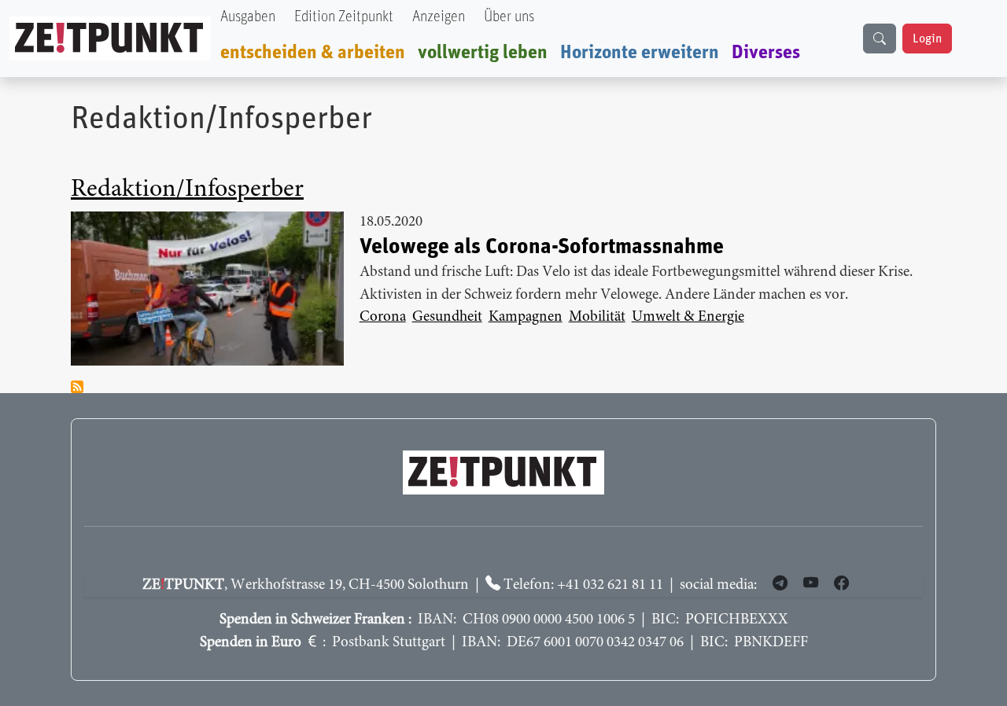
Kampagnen (526, 317)
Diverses (766, 52)
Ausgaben (247, 16)
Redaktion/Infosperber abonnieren (77, 387)
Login (927, 38)
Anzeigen (438, 16)
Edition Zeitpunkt (343, 16)
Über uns (509, 16)
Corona (383, 317)
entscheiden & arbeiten (312, 52)
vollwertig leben (483, 52)
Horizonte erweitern (639, 52)
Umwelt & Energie (688, 317)
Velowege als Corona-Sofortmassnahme (542, 247)
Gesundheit (447, 317)
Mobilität (597, 317)
